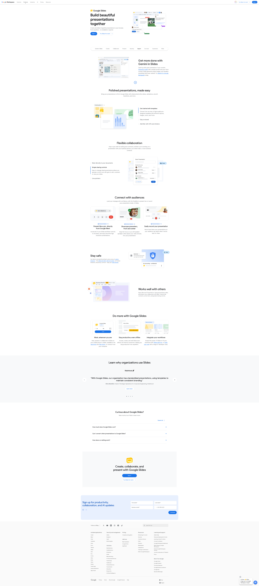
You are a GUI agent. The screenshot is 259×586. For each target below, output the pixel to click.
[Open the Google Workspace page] (8, 2)
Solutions (19, 2)
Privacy (100, 580)
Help (128, 580)
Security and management (113, 532)
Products (26, 2)
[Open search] (236, 2)
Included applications (96, 532)
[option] (99, 48)
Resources (48, 2)
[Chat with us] (255, 582)
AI (37, 2)
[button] (255, 582)
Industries (32, 2)
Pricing (41, 2)
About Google (112, 580)
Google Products (121, 580)
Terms (105, 580)
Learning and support (159, 532)
